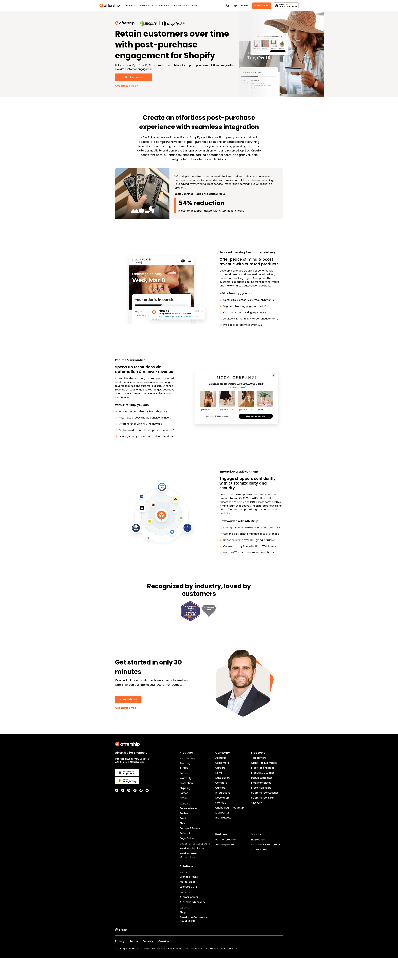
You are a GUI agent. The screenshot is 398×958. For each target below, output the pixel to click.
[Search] (227, 5)
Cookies (163, 941)
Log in (235, 5)
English (123, 930)
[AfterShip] (110, 6)
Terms (134, 941)
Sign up (245, 5)
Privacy (120, 941)
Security (148, 941)
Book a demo (261, 5)
